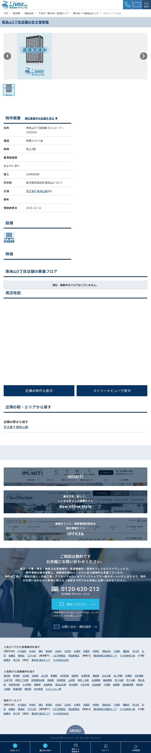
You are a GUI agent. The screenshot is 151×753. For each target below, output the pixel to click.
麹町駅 (37, 684)
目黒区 (86, 651)
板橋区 (12, 655)
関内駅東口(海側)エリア (105, 655)
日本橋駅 (139, 675)
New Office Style (75, 501)
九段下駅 (8, 680)
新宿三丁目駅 (22, 680)
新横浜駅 (17, 688)
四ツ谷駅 (119, 680)
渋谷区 (58, 651)
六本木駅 (84, 684)
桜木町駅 (38, 688)
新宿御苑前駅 (38, 680)
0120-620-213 (80, 589)
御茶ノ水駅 (83, 680)
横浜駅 (139, 684)
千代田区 (21, 651)
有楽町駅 (85, 675)
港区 (40, 651)
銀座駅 (96, 675)
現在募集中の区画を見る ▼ (41, 118)
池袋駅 (35, 675)
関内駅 (28, 688)
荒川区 (135, 651)
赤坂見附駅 (14, 684)
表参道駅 (73, 684)
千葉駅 (107, 684)
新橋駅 (54, 675)
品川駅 (44, 675)
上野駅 (71, 680)
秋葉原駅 (61, 680)
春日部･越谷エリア (40, 659)
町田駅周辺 (74, 655)
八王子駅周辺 (59, 655)
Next (143, 56)
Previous (7, 56)
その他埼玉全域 (61, 659)
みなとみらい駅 (53, 688)
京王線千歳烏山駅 (37, 191)
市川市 (16, 659)
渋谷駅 (25, 675)
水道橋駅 (96, 680)
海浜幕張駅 (128, 684)
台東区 (77, 651)
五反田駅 (96, 684)
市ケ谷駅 (130, 680)
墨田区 (126, 651)
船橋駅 (116, 684)
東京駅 (7, 675)
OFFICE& (75, 529)
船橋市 (7, 659)
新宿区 (49, 651)
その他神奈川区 (127, 655)
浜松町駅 (64, 675)
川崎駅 (7, 688)
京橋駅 (128, 675)
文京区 (67, 651)
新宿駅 (16, 675)
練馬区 (21, 655)
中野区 (96, 651)
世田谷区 (106, 651)
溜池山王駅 (60, 684)
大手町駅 (26, 684)
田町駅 (75, 675)
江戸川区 (31, 655)
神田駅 (50, 680)
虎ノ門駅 (118, 675)
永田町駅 (47, 684)
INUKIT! (75, 476)
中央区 (32, 651)
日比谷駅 (106, 675)
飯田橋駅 (107, 680)
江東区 (117, 651)
